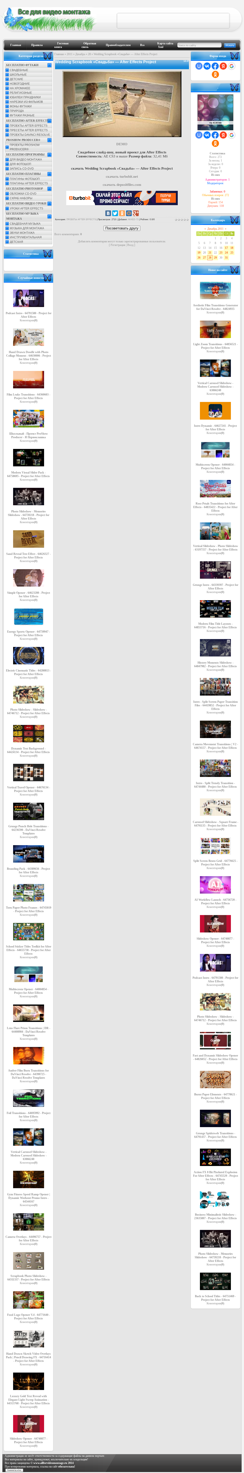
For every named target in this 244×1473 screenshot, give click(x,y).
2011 (69, 54)
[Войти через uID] (199, 66)
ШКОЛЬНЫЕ (18, 74)
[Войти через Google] (231, 66)
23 (220, 252)
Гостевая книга (61, 45)
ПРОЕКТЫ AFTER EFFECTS (28, 125)
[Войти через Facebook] (215, 66)
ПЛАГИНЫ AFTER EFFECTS (29, 183)
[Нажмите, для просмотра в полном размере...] (122, 136)
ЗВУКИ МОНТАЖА (22, 232)
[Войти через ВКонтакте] (207, 66)
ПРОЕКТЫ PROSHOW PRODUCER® (25, 147)
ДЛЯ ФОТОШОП (20, 164)
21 (209, 252)
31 (226, 257)
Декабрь (80, 54)
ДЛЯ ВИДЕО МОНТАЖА (26, 159)
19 (199, 252)
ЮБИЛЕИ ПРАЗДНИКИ (25, 97)
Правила (37, 45)
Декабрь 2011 (215, 228)
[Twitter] (115, 213)
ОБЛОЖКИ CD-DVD (23, 193)
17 (226, 248)
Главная (15, 45)
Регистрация (118, 245)
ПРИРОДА (17, 111)
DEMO (121, 144)
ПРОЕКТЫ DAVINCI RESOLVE (30, 134)
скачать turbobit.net (122, 176)
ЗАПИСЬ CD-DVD (22, 168)
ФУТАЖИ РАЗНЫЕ (22, 115)
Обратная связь (88, 45)
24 (226, 252)
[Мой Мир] (129, 213)
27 (204, 257)
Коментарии (28, 320)
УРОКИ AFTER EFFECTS (26, 208)
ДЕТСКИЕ (16, 79)
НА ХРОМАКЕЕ (20, 88)
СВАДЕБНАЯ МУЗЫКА (25, 223)
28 (89, 54)
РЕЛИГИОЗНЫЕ (21, 92)
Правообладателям (118, 45)
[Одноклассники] (122, 213)
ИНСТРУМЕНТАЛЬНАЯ (26, 237)
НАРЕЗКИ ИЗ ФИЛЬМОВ (26, 102)
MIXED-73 (133, 219)
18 (231, 248)
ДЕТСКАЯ (16, 242)
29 (215, 257)
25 (231, 252)
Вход (130, 245)
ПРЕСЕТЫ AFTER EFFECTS (29, 130)
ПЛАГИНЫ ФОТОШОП (25, 179)
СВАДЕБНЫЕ (19, 70)
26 (199, 257)
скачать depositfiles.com (122, 185)
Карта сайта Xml (165, 45)
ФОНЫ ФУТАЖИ (21, 106)
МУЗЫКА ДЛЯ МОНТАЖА (27, 228)
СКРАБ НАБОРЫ (21, 198)
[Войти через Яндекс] (223, 66)
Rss (142, 45)
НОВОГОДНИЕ (20, 83)
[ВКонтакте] (108, 213)
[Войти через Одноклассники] (215, 74)
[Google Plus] (136, 213)
